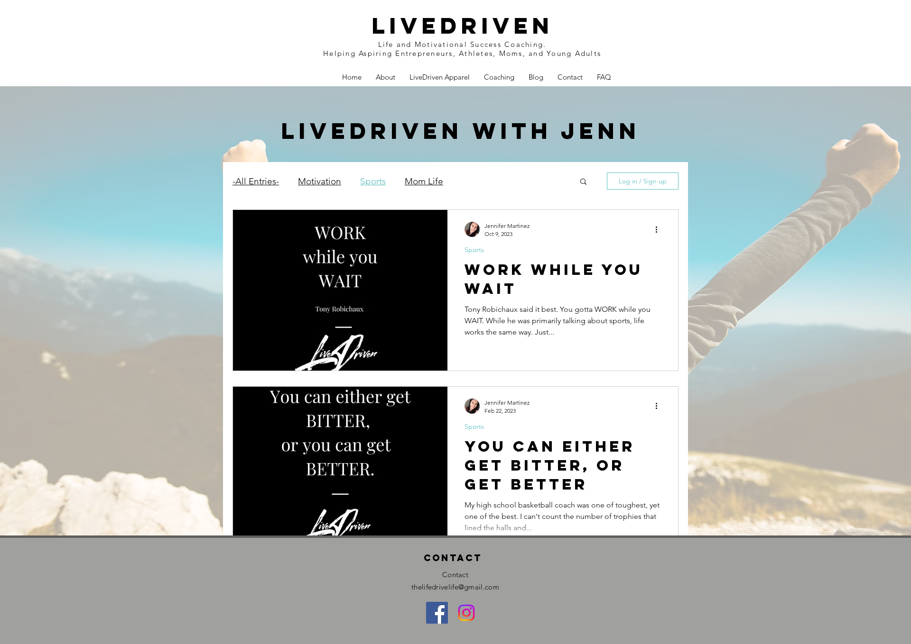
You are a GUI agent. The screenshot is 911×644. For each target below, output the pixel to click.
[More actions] (659, 229)
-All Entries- (255, 181)
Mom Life (424, 181)
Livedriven (462, 25)
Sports (373, 181)
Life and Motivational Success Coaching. (462, 44)
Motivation (319, 181)
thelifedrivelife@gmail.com (455, 586)
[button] (583, 182)
